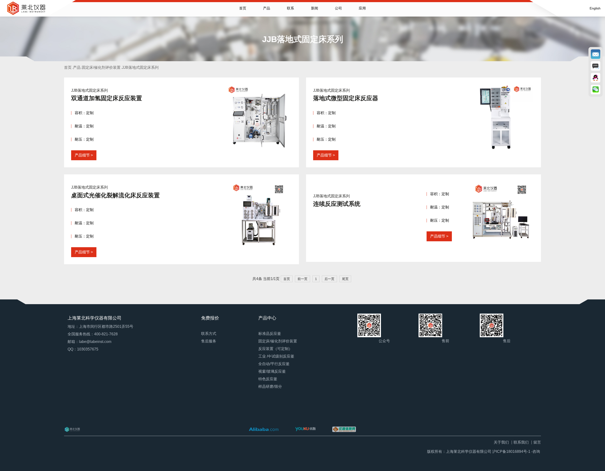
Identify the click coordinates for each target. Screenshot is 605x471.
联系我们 (521, 442)
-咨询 (535, 451)
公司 (338, 8)
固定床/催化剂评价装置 (101, 67)
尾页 (345, 279)
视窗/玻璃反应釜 (272, 371)
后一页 (329, 279)
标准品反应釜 (269, 334)
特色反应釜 (267, 379)
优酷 (305, 429)
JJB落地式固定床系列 (140, 67)
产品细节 (82, 155)
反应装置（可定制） (275, 349)
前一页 (302, 279)
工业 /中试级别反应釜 (276, 356)
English (595, 8)
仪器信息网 (344, 429)
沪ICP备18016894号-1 (511, 451)
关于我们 (501, 442)
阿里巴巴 (263, 429)
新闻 (314, 8)
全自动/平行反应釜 (274, 364)
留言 (537, 442)
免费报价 (210, 317)
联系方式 (208, 334)
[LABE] (79, 429)
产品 (266, 8)
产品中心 (267, 317)
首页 (242, 8)
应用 (362, 8)
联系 (290, 8)
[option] (302, 31)
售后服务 (208, 341)
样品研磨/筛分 (270, 387)
